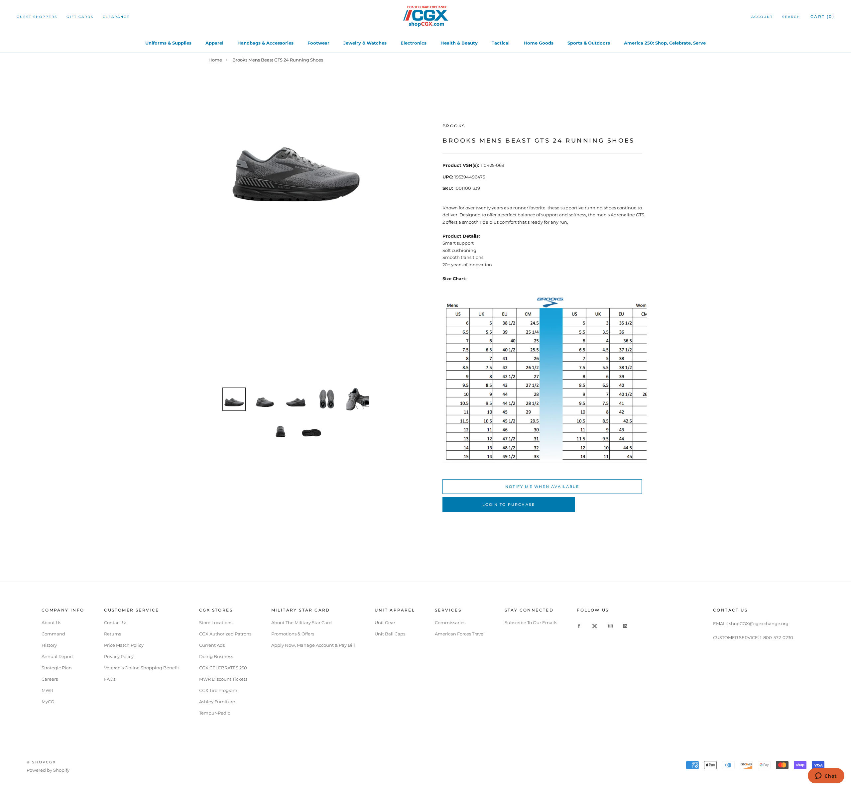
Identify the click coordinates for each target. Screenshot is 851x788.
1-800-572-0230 (776, 637)
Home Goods (538, 43)
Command (53, 633)
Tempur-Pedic (214, 713)
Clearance (116, 17)
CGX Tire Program (218, 690)
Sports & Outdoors (588, 43)
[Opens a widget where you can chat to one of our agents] (825, 776)
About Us (51, 622)
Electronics (413, 43)
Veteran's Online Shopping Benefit (141, 667)
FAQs (109, 679)
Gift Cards (79, 17)
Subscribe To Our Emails (531, 622)
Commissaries (450, 622)
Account (762, 17)
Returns (112, 633)
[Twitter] (594, 625)
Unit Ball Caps (390, 633)
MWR (47, 690)
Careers (50, 679)
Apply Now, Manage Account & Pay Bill (313, 645)
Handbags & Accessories (265, 43)
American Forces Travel (460, 633)
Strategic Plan (57, 667)
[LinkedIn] (625, 625)
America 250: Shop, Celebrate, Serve (665, 43)
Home (215, 59)
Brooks (453, 125)
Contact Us (115, 622)
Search (791, 17)
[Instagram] (610, 625)
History (49, 645)
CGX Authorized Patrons (225, 633)
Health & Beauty (459, 43)
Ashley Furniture (217, 701)
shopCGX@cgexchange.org (759, 623)
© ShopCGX (41, 762)
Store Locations (215, 622)
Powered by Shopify (48, 770)
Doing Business (216, 656)
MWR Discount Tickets (223, 679)
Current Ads (212, 645)
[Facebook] (579, 625)
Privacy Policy (119, 656)
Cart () (822, 16)
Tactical (501, 43)
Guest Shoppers (37, 17)
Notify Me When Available (542, 486)
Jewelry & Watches (365, 43)
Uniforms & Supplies (168, 43)
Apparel (214, 43)
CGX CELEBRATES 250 (223, 667)
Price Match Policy (124, 645)
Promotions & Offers (292, 633)
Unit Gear (385, 622)
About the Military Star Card (301, 622)
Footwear (318, 43)
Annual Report (57, 656)
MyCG (48, 701)
